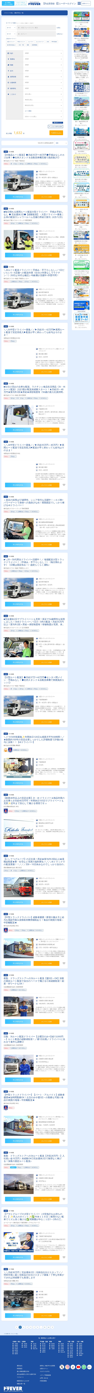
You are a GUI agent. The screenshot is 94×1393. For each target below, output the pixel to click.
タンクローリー (40, 41)
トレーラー (30, 41)
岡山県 (71, 1347)
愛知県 (53, 1347)
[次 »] (52, 1327)
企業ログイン (86, 3)
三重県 (53, 1348)
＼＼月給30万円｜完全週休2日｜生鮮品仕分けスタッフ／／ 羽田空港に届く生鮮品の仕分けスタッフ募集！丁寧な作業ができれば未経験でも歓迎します (34, 1275)
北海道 (16, 1344)
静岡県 (53, 1345)
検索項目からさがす (23, 1381)
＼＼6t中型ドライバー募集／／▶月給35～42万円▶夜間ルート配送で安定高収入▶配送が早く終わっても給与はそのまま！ (34, 332)
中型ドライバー (21, 41)
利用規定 (19, 1368)
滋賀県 (62, 1344)
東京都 (34, 1347)
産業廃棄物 (34, 45)
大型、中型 (21, 45)
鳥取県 (71, 1344)
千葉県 (34, 1345)
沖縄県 (80, 1355)
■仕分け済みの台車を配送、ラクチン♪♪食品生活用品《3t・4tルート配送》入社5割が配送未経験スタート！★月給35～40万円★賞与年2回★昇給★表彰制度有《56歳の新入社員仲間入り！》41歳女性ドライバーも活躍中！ (34, 390)
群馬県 (25, 1347)
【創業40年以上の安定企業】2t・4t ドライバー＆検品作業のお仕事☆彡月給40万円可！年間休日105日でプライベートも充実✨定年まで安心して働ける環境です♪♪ (34, 800)
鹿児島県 (81, 1353)
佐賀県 (80, 1345)
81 (45, 1327)
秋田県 (16, 1350)
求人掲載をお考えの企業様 (8, 3)
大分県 (80, 1350)
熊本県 (80, 1348)
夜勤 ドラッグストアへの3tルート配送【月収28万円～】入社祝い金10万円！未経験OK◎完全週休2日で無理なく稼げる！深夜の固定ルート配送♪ (34, 1158)
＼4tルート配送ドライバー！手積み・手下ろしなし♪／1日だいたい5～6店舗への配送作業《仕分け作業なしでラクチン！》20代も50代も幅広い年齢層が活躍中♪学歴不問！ (34, 272)
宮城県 (16, 1348)
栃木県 (25, 1345)
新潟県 (43, 1344)
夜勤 (28, 45)
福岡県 (80, 1344)
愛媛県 (71, 1355)
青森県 (16, 1345)
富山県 (43, 1345)
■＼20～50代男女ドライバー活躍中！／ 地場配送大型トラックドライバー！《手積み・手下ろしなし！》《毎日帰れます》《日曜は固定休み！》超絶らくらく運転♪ (34, 562)
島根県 (71, 1345)
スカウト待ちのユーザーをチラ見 (21, 3)
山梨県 (43, 1350)
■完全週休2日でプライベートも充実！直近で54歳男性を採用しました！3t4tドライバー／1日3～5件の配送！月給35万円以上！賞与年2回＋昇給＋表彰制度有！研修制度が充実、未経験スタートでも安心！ (34, 622)
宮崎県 (80, 1352)
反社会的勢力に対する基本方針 (26, 1374)
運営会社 (19, 1366)
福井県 (43, 1348)
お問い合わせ (44, 1378)
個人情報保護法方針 (23, 1371)
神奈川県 (35, 1348)
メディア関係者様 (45, 1375)
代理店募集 (43, 1381)
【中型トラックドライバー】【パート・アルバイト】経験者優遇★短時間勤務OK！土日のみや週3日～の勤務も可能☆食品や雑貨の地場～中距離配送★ (34, 1097)
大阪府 (62, 1347)
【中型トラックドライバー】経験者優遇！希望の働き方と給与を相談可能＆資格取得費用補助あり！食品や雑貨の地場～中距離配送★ (34, 920)
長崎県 (80, 1347)
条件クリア (58, 122)
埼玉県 (34, 1344)
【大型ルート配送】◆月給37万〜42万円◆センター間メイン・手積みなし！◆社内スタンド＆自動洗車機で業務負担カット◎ (34, 680)
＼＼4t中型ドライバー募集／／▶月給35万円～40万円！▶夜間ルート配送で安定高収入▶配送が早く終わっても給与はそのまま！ (34, 447)
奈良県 (62, 1350)
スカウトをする (44, 1371)
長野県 (43, 1352)
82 (48, 1327)
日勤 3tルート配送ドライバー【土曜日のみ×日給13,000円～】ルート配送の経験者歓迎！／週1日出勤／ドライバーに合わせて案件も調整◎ (34, 1039)
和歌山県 (62, 1352)
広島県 (71, 1348)
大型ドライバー (11, 41)
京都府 (62, 1345)
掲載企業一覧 (21, 1384)
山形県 (16, 1352)
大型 (48, 41)
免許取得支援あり (11, 45)
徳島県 (71, 1352)
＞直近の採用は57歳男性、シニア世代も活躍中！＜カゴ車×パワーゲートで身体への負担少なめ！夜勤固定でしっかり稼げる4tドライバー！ (34, 502)
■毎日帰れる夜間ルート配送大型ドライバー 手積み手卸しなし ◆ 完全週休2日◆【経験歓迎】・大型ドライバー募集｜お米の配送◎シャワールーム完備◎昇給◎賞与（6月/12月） (34, 214)
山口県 (71, 1350)
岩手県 (16, 1347)
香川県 (71, 1353)
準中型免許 (54, 41)
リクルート (20, 1377)
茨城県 (25, 1344)
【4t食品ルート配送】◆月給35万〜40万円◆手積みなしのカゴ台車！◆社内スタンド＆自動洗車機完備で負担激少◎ (34, 156)
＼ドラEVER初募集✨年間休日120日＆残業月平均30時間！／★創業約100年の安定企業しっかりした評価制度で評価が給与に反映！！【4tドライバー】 (34, 739)
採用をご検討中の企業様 (47, 1366)
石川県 (43, 1347)
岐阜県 (53, 1344)
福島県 (16, 1353)
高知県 (71, 1357)
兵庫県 (62, 1348)
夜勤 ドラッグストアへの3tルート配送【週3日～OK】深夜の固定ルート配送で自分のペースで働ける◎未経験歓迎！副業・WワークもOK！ (34, 981)
